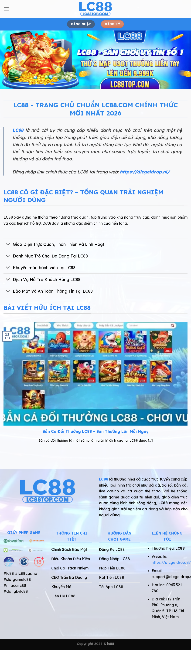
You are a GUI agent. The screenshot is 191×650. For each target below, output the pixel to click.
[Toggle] (8, 245)
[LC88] (95, 9)
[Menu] (6, 8)
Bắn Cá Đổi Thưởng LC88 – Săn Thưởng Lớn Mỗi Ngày (95, 431)
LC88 (17, 130)
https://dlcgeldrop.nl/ (145, 172)
